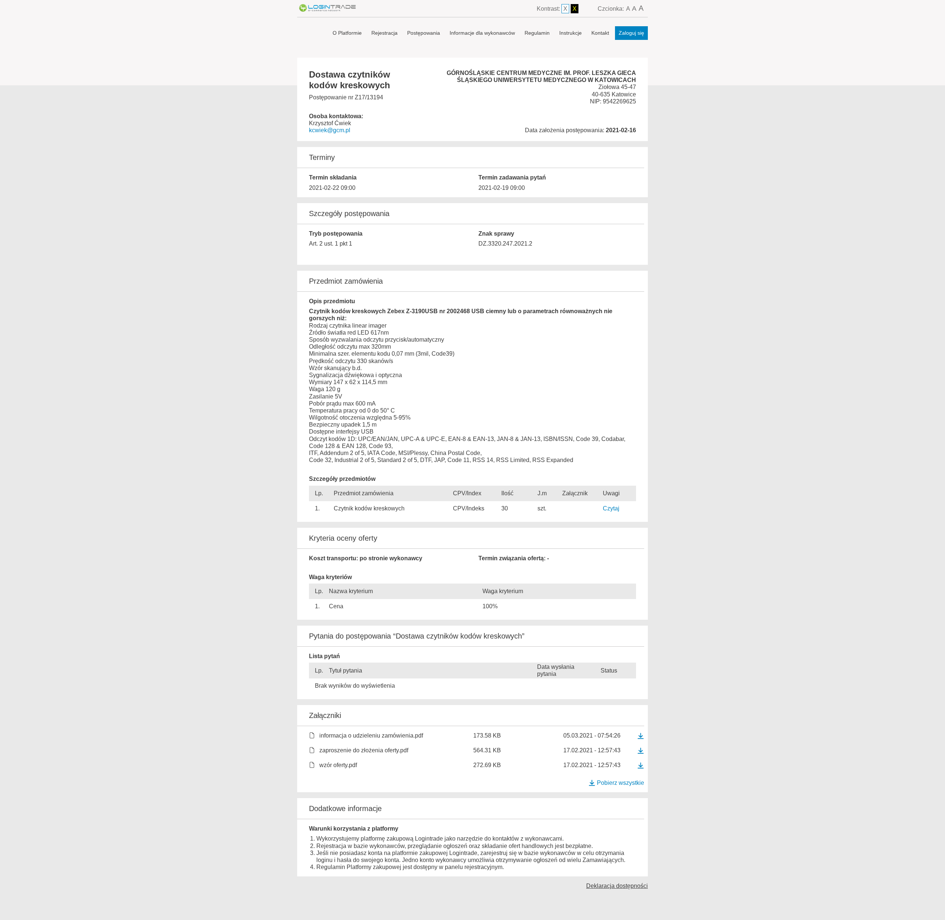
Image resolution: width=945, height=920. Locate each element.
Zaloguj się (631, 33)
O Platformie (347, 33)
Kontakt (600, 33)
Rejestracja (384, 33)
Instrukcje (570, 33)
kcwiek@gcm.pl (329, 130)
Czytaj (611, 508)
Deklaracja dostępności (617, 886)
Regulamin (537, 33)
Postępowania (423, 33)
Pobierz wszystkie (620, 783)
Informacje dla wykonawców (482, 33)
